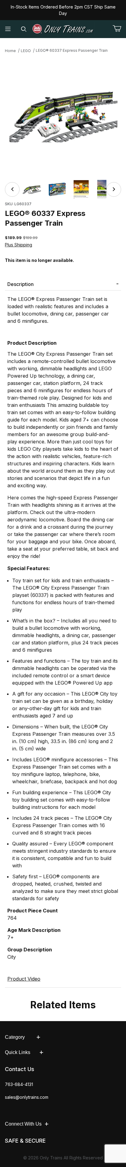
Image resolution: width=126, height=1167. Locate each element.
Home (10, 50)
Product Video (23, 979)
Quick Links (17, 1052)
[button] (32, 189)
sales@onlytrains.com (26, 1097)
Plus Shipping (18, 244)
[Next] (113, 189)
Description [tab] (20, 284)
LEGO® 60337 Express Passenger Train (72, 50)
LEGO (26, 50)
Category (15, 1037)
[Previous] (12, 189)
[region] (63, 189)
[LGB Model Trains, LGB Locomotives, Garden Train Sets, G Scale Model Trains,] (62, 29)
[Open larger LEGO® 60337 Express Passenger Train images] (63, 116)
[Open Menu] (8, 29)
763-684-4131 (19, 1084)
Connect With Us (23, 1123)
